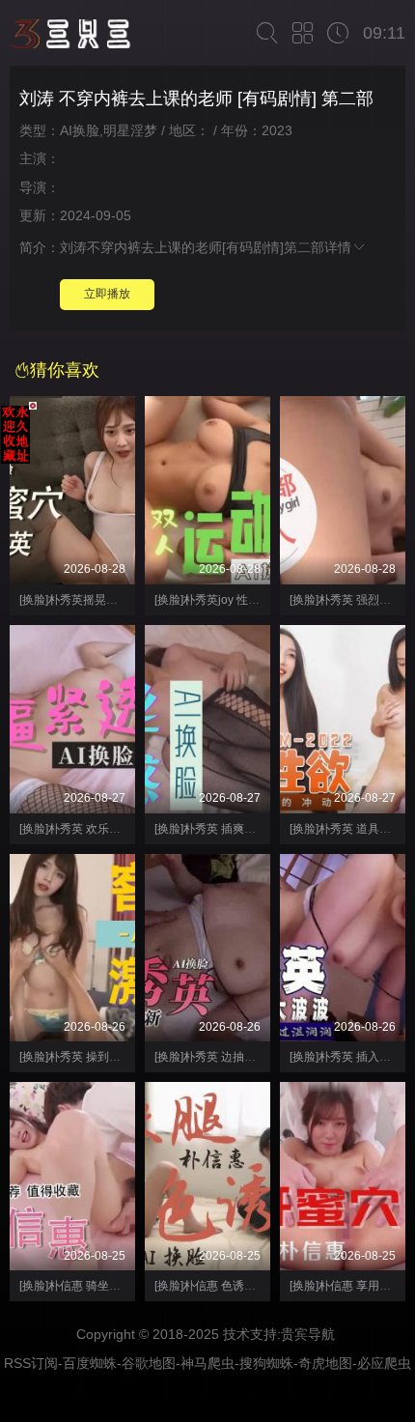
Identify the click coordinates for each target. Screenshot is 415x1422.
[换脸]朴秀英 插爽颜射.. (213, 829)
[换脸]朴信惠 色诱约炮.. (213, 1286)
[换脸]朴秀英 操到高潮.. (78, 1057)
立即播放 (107, 293)
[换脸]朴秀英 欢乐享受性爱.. (90, 829)
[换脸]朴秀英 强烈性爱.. (349, 600)
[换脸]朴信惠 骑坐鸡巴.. (78, 1286)
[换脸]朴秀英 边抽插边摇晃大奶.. (236, 1057)
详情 (337, 247)
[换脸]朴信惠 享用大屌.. (349, 1286)
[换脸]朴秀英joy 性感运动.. (221, 600)
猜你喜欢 (64, 370)
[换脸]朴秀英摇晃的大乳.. (83, 600)
